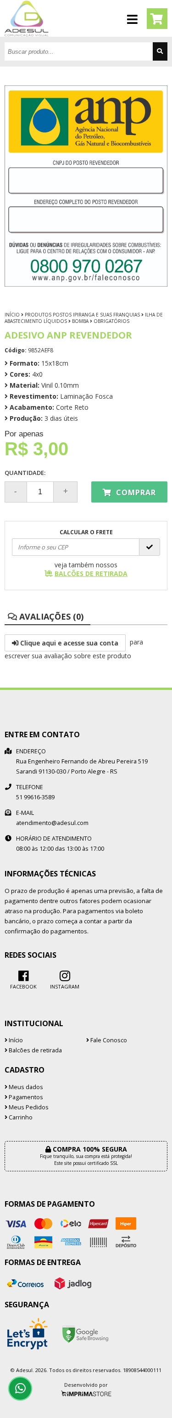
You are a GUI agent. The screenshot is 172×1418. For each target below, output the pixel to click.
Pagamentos (25, 1097)
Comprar (135, 492)
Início (12, 314)
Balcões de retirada (34, 1050)
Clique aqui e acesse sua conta (68, 642)
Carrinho (20, 1117)
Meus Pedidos (28, 1107)
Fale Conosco (108, 1040)
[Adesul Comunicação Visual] (27, 34)
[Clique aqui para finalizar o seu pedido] (157, 18)
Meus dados (25, 1087)
